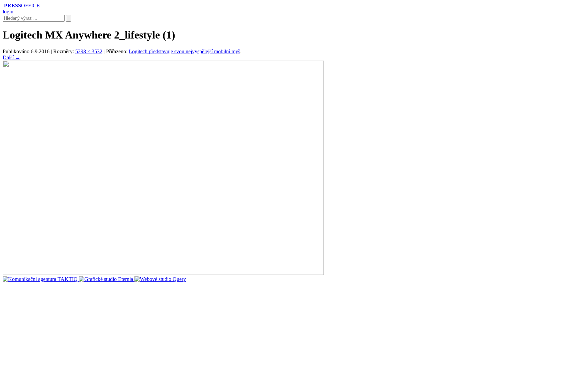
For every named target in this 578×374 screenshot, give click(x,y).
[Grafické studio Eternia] (106, 279)
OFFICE (22, 5)
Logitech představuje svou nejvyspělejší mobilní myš (184, 51)
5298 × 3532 (88, 51)
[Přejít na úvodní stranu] (3, 5)
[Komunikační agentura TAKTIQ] (41, 279)
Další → (11, 57)
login (8, 11)
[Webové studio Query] (160, 279)
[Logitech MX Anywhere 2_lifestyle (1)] (163, 273)
